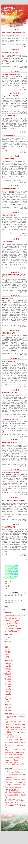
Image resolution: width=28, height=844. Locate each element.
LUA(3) (6, 646)
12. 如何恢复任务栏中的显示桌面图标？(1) (15, 794)
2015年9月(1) (8, 666)
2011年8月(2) (8, 681)
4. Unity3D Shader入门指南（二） (13, 622)
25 (8, 585)
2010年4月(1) (8, 694)
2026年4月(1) (8, 665)
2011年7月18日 (15, 469)
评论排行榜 (9, 768)
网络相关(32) (8, 651)
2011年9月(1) (8, 680)
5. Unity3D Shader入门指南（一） (13, 623)
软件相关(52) (8, 649)
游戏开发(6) (7, 654)
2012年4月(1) (8, 676)
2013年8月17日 (15, 186)
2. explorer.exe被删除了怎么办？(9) (13, 773)
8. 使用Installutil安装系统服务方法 (13, 628)
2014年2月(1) (8, 670)
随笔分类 (8, 642)
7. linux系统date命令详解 (11, 627)
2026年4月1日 (15, 50)
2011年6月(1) (8, 684)
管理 (25, 23)
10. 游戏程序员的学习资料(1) (12, 791)
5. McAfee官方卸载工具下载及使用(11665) (15, 727)
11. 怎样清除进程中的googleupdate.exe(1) (15, 792)
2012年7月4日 (15, 239)
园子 (15, 23)
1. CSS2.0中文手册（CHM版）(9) (13, 771)
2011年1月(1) (8, 689)
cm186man (11, 582)
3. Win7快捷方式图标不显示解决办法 (13, 620)
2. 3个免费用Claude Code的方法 (12, 618)
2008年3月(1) (8, 710)
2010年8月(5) (8, 693)
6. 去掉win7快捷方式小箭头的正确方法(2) (15, 782)
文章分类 (8, 699)
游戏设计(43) (8, 656)
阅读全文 (11, 42)
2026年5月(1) (8, 663)
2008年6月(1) (8, 707)
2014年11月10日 (14, 93)
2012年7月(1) (8, 673)
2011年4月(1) (8, 686)
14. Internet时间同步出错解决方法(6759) (14, 752)
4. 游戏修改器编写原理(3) (11, 777)
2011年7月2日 (15, 524)
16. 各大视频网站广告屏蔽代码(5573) (14, 757)
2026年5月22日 (15, 30)
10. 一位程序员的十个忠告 (11, 632)
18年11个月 (11, 583)
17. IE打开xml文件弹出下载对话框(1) (13, 804)
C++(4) (6, 644)
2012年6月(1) (8, 675)
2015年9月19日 (15, 71)
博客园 (11, 23)
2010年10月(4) (8, 691)
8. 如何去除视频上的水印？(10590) (13, 736)
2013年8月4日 (15, 212)
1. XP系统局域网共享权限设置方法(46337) (15, 716)
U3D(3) (6, 648)
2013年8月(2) (8, 671)
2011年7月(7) (8, 683)
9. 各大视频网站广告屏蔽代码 (12, 630)
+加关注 (6, 588)
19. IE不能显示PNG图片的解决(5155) (14, 762)
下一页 (25, 559)
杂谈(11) (7, 657)
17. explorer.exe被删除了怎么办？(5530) (14, 759)
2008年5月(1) (8, 709)
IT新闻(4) (7, 702)
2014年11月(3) (8, 668)
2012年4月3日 (15, 295)
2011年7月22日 (15, 440)
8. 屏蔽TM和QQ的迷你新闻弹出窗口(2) (14, 787)
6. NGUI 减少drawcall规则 (11, 625)
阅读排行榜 (9, 713)
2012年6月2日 (15, 272)
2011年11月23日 (14, 330)
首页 (18, 23)
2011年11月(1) (8, 678)
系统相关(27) (8, 653)
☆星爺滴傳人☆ (9, 8)
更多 (6, 696)
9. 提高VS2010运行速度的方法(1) (13, 789)
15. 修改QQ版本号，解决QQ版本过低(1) (14, 801)
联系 (22, 23)
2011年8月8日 (15, 390)
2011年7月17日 (15, 498)
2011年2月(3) (8, 688)
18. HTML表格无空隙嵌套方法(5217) (13, 760)
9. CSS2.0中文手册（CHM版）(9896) (14, 737)
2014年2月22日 (15, 156)
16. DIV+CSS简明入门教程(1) (12, 802)
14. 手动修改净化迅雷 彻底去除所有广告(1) (15, 799)
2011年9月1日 (15, 358)
